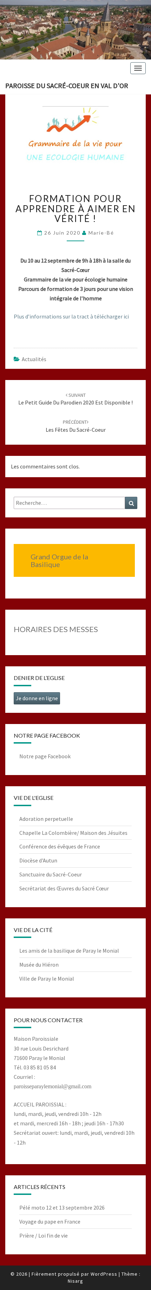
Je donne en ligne (37, 698)
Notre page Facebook (45, 756)
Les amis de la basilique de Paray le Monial (69, 950)
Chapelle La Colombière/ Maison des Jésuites (73, 832)
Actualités (34, 359)
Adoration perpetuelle (46, 818)
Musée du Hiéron (39, 964)
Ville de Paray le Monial (46, 978)
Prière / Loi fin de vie (43, 1235)
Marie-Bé (101, 233)
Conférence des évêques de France (59, 846)
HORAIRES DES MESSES (56, 629)
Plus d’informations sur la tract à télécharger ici (71, 316)
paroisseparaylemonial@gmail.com (52, 1086)
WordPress (104, 1274)
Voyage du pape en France (49, 1221)
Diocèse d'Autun (38, 860)
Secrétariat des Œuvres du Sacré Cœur (64, 888)
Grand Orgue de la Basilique (59, 560)
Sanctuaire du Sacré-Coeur (50, 874)
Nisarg (75, 1281)
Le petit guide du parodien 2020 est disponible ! (75, 399)
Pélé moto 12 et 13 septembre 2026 (62, 1207)
